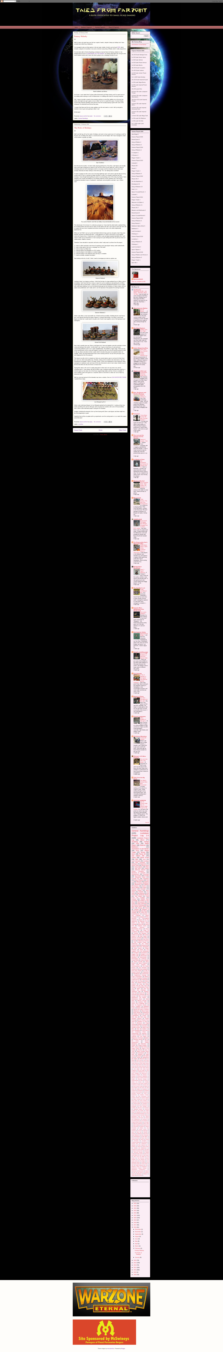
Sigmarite (134, 1145)
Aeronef (136, 933)
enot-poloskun (110, 1348)
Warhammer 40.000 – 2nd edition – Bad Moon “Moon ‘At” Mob (140, 293)
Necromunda (143, 957)
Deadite (138, 1089)
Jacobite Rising (144, 1114)
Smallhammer (144, 1148)
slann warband (143, 969)
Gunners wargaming (140, 716)
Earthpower (134, 1094)
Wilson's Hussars (142, 1000)
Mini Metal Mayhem (139, 328)
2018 (135, 1222)
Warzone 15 (143, 921)
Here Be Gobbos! (142, 1029)
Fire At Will (144, 1099)
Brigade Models (135, 1080)
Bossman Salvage (142, 1079)
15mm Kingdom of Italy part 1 (143, 719)
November (138, 1231)
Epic (136, 859)
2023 (135, 1210)
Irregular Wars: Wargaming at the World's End (139, 609)
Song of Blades (145, 960)
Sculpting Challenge (136, 1142)
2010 (135, 1272)
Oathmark (145, 1130)
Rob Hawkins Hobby (140, 632)
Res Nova (144, 911)
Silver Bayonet (141, 1145)
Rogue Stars (144, 1137)
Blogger (123, 1348)
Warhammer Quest (137, 999)
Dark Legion (143, 936)
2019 (135, 1220)
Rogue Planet (135, 1048)
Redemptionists (136, 1136)
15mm (134, 857)
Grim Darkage (143, 1106)
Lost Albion (143, 1036)
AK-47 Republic (135, 1073)
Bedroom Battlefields (142, 1076)
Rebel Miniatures (135, 1135)
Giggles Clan (135, 954)
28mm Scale (135, 865)
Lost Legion (146, 1122)
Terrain (143, 852)
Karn (145, 1034)
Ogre (133, 1132)
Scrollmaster (137, 289)
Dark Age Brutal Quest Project (140, 905)
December (138, 1229)
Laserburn (145, 1119)
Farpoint (134, 889)
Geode (133, 1104)
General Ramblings (83, 118)
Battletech (135, 847)
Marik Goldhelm (136, 1125)
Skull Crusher (146, 1146)
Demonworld (141, 902)
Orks (137, 843)
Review (133, 1137)
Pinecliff (145, 1132)
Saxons (142, 1139)
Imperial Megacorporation (138, 1113)
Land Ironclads (136, 861)
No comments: (98, 116)
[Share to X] (108, 116)
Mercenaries (144, 955)
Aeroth (144, 886)
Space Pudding (143, 963)
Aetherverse (144, 1073)
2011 (135, 1270)
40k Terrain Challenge (138, 905)
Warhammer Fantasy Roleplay (139, 1168)
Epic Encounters (142, 1096)
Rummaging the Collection (139, 958)
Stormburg (146, 1150)
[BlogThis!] (106, 116)
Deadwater (144, 1089)
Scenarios (136, 1140)
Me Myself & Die (145, 1125)
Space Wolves (141, 1149)
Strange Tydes (139, 1153)
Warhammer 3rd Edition (139, 997)
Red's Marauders (145, 1135)
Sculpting (135, 842)
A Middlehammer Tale (142, 1071)
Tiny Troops (137, 875)
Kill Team (141, 1117)
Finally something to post (143, 591)
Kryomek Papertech (100, 27)
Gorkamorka (144, 1104)
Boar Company (140, 862)
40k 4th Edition (141, 1070)
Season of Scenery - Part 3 (144, 441)
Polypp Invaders (142, 1045)
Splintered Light (136, 991)
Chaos (146, 1080)
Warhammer (135, 969)
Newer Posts (78, 430)
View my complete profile (138, 281)
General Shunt (135, 1026)
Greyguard (134, 1106)
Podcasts (134, 1133)
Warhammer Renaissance (138, 1169)
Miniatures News (140, 877)
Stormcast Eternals (138, 1152)
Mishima (142, 1126)
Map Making (140, 893)
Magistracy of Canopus (137, 1038)
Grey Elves (146, 939)
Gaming (140, 908)
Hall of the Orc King (137, 981)
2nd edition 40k (138, 856)
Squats (140, 919)
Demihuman (140, 1090)
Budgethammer (135, 914)
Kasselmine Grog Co (137, 1116)
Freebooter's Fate (135, 1102)
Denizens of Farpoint (138, 872)
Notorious (134, 1130)
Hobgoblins (138, 1112)
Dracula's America (136, 1093)
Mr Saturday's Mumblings (138, 567)
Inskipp (146, 842)
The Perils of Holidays (82, 127)
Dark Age (134, 1017)
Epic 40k (141, 924)
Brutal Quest (145, 865)
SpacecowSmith (138, 279)
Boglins (133, 1079)
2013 (135, 1265)
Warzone (138, 881)
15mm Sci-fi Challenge (138, 1003)
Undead (134, 899)
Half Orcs (140, 1107)
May (136, 1241)
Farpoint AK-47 (135, 979)
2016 (135, 1227)
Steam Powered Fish (137, 1150)
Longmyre (141, 916)
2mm (144, 859)
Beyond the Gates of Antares (141, 1009)
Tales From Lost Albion (139, 1156)
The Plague (142, 1160)
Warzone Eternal (140, 869)
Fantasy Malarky (80, 36)
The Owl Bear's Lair (139, 588)
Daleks (145, 1086)
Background (144, 945)
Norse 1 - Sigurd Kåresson (142, 571)
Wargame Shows (135, 1166)
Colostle (141, 891)
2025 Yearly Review (144, 1067)
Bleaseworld (137, 498)
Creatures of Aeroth (136, 1084)
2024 (135, 1208)
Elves (133, 908)
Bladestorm (136, 1011)
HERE (118, 47)
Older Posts (122, 430)
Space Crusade (138, 961)
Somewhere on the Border (139, 44)
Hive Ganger (140, 1110)
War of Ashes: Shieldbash (141, 883)
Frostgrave (136, 952)
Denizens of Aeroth (137, 937)
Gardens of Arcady (142, 1024)
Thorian (143, 1162)
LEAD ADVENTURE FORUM (119, 377)
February (138, 1248)
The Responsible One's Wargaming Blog (140, 543)
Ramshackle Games (137, 928)
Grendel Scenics (136, 1027)
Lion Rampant (144, 1120)
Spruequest (141, 1052)
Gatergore (145, 1103)
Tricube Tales (144, 1163)
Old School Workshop (140, 736)
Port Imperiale (138, 673)
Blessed (133, 1077)
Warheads (134, 1170)
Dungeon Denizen (136, 1018)
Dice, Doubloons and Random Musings (140, 393)
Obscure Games (137, 890)
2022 (135, 1213)
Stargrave (140, 1054)
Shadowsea (143, 1143)
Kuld (135, 940)
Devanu (145, 1092)
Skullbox (136, 1148)
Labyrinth (134, 1036)
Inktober (136, 909)
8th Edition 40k (143, 912)
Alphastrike (146, 972)
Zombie (140, 1175)
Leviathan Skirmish (138, 927)
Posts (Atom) (103, 434)
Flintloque (134, 864)
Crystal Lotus (146, 1084)
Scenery (146, 881)
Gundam (133, 1107)
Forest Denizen (143, 1100)
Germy (138, 1104)
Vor (146, 1165)
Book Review (137, 1012)
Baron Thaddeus (136, 1006)
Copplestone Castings (140, 975)
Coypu (144, 887)
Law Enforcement (135, 1120)
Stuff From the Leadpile (140, 896)
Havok (147, 908)
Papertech (143, 864)
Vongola (134, 912)
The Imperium (141, 1159)
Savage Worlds (135, 1139)
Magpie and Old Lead (140, 371)
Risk (138, 1137)
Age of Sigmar (136, 887)
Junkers (134, 984)
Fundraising (144, 979)
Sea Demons (144, 1142)
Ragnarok (140, 1133)
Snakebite (134, 1149)
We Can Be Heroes (138, 1172)
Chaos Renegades (144, 946)
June (136, 1239)
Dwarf (141, 949)
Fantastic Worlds (135, 1097)
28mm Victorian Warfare (140, 308)
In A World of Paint (139, 459)
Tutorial (138, 1057)
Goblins (147, 868)
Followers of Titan (142, 1021)
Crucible (146, 875)
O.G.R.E (139, 1130)
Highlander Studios (138, 1109)
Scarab (147, 1139)
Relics (138, 988)
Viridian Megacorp (140, 1165)
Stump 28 (141, 993)
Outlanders (143, 1043)
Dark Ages (143, 1017)
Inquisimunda (135, 1033)
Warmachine (140, 1170)
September (138, 1234)
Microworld (135, 1126)
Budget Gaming (138, 1014)
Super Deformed (142, 903)
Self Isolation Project (140, 942)
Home (76, 27)
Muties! (141, 1127)
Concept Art (135, 878)
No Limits (135, 1041)
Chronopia (146, 874)
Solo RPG (138, 868)
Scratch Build (135, 960)
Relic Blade (144, 1136)
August (137, 1236)
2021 (135, 1215)
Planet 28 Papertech (114, 27)
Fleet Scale (134, 1100)
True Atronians (143, 967)
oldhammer (134, 943)
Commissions (145, 973)
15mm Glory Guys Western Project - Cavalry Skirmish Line (143, 352)
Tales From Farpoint (138, 964)
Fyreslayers (144, 952)
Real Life (145, 1133)
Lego (140, 984)
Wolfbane (145, 1173)
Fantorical (137, 414)
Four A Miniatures (137, 1023)
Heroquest (146, 1107)
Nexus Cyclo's (142, 1129)
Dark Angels (134, 1087)
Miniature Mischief (139, 481)
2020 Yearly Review (144, 1063)
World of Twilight (144, 931)
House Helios (146, 1112)
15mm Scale (144, 857)
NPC (146, 1039)
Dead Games (138, 948)
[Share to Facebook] (109, 116)
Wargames (144, 1166)
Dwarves (143, 845)
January (137, 1257)
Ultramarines (135, 874)
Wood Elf (142, 1058)
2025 (135, 1205)
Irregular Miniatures (137, 1034)
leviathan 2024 (142, 1002)
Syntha (139, 1055)
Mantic (147, 1038)
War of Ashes (143, 996)
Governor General (136, 939)
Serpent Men (135, 1143)
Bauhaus (145, 1074)
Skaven (139, 1146)
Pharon (133, 1045)
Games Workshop (145, 1102)
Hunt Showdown (136, 1030)
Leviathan (80, 424)
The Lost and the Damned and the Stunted (139, 437)
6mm (133, 854)
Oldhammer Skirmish (143, 940)
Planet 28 (142, 854)
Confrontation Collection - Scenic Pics (143, 374)
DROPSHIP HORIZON (140, 800)
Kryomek (143, 889)
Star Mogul (138, 896)
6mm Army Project (137, 970)
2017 (135, 1225)
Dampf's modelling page (141, 652)
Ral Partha (144, 1046)
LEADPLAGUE (138, 519)
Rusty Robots (138, 867)
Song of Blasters (138, 880)
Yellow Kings (134, 1175)
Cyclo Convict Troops (138, 1086)
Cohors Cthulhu (143, 1083)
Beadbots (134, 1076)
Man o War (146, 1123)
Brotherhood (146, 1012)
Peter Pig (139, 1132)
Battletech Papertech (86, 27)
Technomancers (136, 966)
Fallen (145, 937)
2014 (135, 1262)
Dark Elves (141, 1087)
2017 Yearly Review (141, 1061)
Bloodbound (136, 973)
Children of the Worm (137, 934)
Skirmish (140, 1050)
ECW (145, 1093)
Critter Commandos (137, 976)
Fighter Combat (136, 1099)
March (137, 1246)
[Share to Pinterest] (111, 116)
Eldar (147, 867)
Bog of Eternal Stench (142, 1077)
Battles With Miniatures (143, 1008)
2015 (135, 1260)
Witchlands (139, 1173)
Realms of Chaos (139, 696)
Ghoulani (144, 1026)
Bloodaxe (144, 933)
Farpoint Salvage (145, 1097)
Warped (147, 1170)
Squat (147, 1149)
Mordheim (134, 957)
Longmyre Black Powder (137, 1122)
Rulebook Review (144, 894)
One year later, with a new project (144, 760)
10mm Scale (139, 1060)
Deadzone (134, 1090)
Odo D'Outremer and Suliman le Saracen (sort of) (144, 464)
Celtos (141, 1080)
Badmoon (134, 946)
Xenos (133, 1002)
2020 (135, 1217)
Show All (147, 822)
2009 (135, 1274)
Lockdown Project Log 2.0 (140, 834)
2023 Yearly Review (140, 1066)
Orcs (137, 850)
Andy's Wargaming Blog (141, 348)
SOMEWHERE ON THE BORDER (95, 53)
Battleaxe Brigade (136, 1074)
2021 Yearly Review (137, 1064)
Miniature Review (138, 1039)
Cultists (144, 1015)
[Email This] (104, 116)
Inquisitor (144, 1033)
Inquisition (146, 878)
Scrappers (144, 1140)
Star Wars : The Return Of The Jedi (143, 699)
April (136, 1243)
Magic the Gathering (137, 1123)
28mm (142, 840)
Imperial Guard (142, 925)
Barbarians (138, 884)
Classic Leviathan (138, 871)
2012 (135, 1267)
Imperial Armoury (142, 982)
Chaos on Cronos (136, 1081)
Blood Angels (145, 1011)
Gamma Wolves (137, 1103)
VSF (133, 1165)
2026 (135, 1203)
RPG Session (135, 1046)
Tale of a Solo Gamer (144, 1155)
